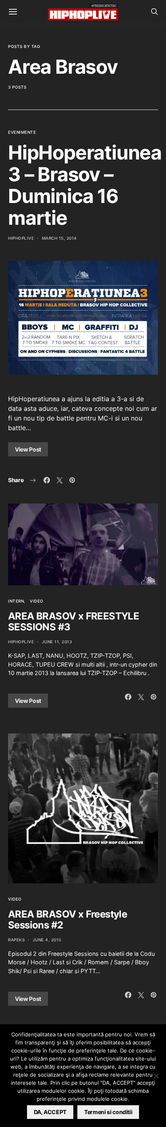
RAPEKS (16, 939)
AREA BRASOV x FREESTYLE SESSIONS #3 (73, 621)
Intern (16, 601)
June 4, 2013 (47, 939)
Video (37, 601)
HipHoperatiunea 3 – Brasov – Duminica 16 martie (85, 185)
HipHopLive (21, 238)
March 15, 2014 (59, 238)
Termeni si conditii (108, 1111)
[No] (156, 1076)
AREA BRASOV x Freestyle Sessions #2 (67, 919)
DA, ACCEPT (50, 1111)
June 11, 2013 (57, 641)
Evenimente (22, 132)
